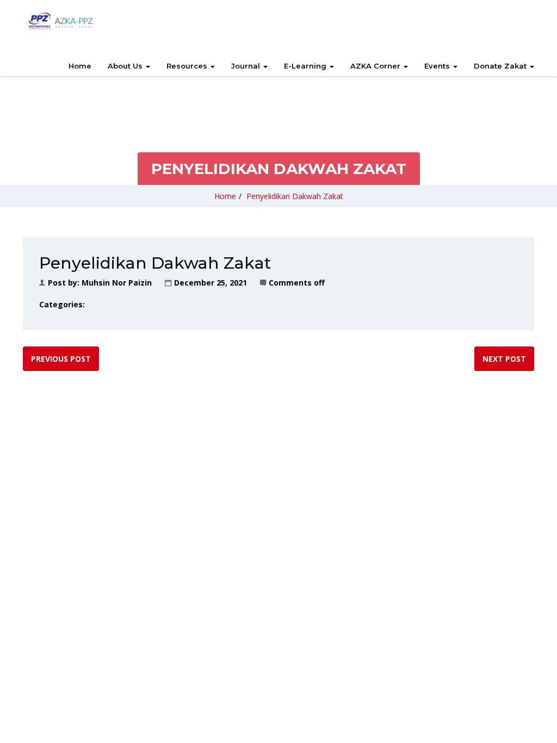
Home (80, 65)
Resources (187, 65)
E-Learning (306, 65)
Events (438, 65)
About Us (126, 65)
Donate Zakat (501, 65)
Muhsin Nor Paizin (117, 282)
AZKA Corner (376, 65)
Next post (504, 359)
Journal (246, 65)
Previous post (61, 359)
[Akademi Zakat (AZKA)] (61, 21)
